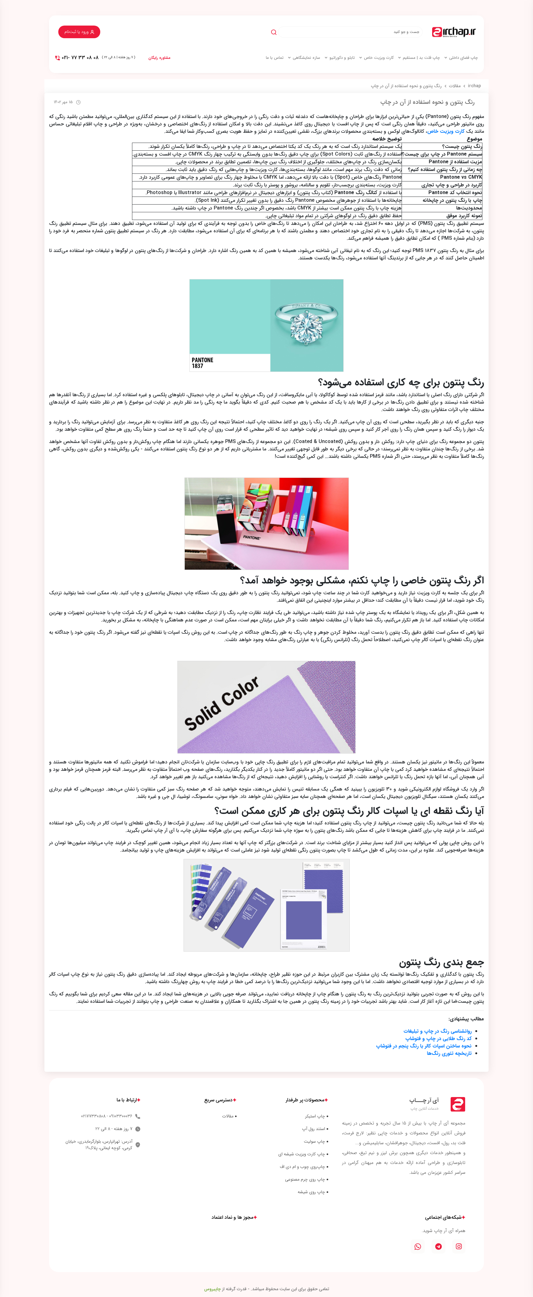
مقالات (455, 86)
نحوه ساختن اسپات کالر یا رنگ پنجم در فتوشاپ (424, 1046)
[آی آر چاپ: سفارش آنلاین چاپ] (454, 32)
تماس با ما (274, 58)
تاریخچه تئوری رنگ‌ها (449, 1053)
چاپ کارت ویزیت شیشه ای (301, 1154)
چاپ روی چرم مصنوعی (305, 1179)
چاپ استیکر (315, 1116)
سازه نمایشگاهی (306, 58)
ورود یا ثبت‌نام (76, 31)
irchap (474, 86)
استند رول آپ (313, 1129)
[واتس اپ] (418, 1246)
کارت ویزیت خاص (379, 58)
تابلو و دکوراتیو (342, 58)
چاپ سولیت (314, 1141)
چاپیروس (212, 1289)
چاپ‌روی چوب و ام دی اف (302, 1167)
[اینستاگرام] (458, 1246)
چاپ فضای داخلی (463, 58)
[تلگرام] (438, 1246)
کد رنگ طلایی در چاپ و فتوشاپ (438, 1039)
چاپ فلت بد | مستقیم (421, 58)
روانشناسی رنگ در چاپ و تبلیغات (437, 1031)
